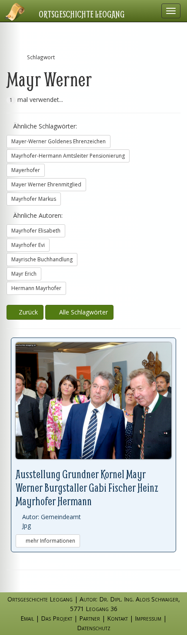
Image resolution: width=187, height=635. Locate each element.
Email (27, 618)
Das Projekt (56, 618)
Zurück (27, 312)
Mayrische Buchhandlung (42, 259)
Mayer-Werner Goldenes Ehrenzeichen (58, 141)
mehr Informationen (49, 540)
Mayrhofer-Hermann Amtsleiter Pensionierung (68, 155)
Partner (89, 618)
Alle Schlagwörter (82, 312)
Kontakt (117, 618)
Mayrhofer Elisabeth (35, 230)
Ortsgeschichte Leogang (82, 14)
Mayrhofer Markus (33, 199)
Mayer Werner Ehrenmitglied (46, 184)
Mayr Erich (24, 273)
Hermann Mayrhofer (36, 288)
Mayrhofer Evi (28, 245)
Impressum (148, 618)
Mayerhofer (25, 170)
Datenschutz (93, 628)
